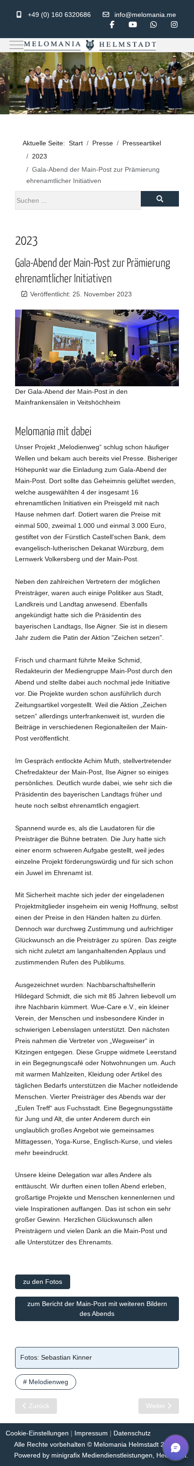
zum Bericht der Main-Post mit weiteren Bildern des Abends (97, 1308)
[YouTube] (132, 25)
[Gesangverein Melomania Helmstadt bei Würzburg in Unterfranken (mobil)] (90, 45)
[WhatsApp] (153, 25)
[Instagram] (174, 25)
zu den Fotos (42, 1281)
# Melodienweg (45, 1382)
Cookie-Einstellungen (37, 1433)
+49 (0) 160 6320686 (59, 14)
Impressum (91, 1433)
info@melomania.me (145, 14)
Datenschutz (132, 1433)
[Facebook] (112, 25)
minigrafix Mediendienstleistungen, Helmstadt (118, 1455)
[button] (175, 1447)
